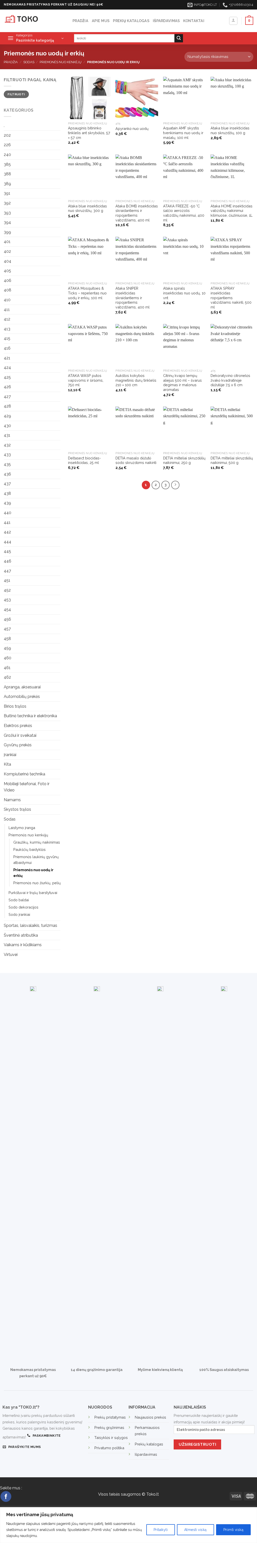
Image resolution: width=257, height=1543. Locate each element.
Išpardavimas (166, 21)
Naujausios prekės (150, 1417)
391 (7, 193)
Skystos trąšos (17, 809)
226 (7, 144)
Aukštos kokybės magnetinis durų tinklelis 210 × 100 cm (135, 380)
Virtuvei (11, 954)
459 (7, 648)
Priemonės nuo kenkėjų (61, 62)
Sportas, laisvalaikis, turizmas (30, 925)
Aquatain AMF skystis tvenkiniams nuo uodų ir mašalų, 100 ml (183, 132)
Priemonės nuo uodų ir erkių (33, 873)
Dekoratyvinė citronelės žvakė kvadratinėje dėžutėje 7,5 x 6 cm (230, 380)
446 (7, 561)
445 (7, 551)
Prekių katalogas (131, 21)
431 (7, 435)
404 (7, 261)
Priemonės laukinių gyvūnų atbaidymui (36, 860)
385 (7, 164)
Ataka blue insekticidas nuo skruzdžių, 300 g (87, 208)
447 (7, 571)
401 (7, 241)
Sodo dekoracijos (23, 907)
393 (7, 212)
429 (7, 416)
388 (7, 174)
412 (7, 319)
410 (7, 299)
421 (7, 358)
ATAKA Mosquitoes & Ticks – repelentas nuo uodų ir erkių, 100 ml (87, 293)
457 (7, 628)
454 (7, 609)
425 (7, 377)
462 (7, 677)
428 (7, 406)
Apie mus (100, 21)
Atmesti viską (195, 1530)
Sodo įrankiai (19, 914)
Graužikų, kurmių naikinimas (36, 842)
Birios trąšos (15, 706)
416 (7, 348)
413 (7, 329)
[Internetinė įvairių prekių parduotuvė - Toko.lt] (34, 20)
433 (7, 454)
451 (7, 580)
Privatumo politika (109, 1448)
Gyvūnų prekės (18, 745)
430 (7, 425)
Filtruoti (16, 94)
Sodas (28, 62)
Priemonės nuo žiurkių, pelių (37, 883)
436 (7, 474)
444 (7, 541)
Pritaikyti (161, 1530)
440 (7, 512)
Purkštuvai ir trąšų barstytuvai (33, 892)
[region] (128, 1525)
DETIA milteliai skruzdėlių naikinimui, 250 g (184, 460)
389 (7, 183)
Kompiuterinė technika (24, 774)
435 (7, 464)
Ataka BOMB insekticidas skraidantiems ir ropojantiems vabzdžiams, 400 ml (136, 213)
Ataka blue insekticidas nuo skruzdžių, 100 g (230, 130)
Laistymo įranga (22, 828)
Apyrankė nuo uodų (132, 128)
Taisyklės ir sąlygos (111, 1437)
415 (7, 338)
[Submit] (178, 38)
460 (7, 658)
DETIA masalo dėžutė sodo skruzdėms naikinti (135, 460)
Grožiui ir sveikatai (20, 735)
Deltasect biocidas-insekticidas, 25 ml (84, 460)
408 (7, 290)
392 (7, 203)
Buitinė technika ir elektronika (30, 715)
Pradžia (80, 21)
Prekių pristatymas (110, 1417)
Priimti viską (233, 1530)
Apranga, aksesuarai (22, 687)
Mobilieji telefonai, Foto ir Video (26, 787)
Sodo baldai (19, 900)
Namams (12, 799)
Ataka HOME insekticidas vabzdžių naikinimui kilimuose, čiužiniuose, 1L (231, 210)
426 (7, 386)
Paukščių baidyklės (29, 849)
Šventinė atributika (21, 935)
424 (7, 367)
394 (7, 222)
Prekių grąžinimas (109, 1427)
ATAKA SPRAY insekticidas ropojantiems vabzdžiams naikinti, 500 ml (231, 297)
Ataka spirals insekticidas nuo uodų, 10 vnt (184, 293)
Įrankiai (10, 754)
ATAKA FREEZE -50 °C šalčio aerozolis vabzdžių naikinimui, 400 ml (183, 213)
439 (7, 503)
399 (7, 232)
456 (7, 619)
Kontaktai (193, 21)
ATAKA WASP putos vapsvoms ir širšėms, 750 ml (85, 380)
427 (7, 396)
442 (7, 532)
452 (7, 590)
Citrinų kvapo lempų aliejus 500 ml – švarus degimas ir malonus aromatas (182, 382)
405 (7, 270)
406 (7, 280)
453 (7, 599)
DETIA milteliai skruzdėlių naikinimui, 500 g (232, 460)
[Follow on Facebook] (6, 1496)
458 (7, 638)
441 (7, 522)
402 (7, 251)
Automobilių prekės (22, 696)
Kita (7, 764)
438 (7, 493)
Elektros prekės (18, 725)
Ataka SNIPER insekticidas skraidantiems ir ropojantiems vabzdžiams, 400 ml (132, 297)
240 (7, 154)
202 (7, 135)
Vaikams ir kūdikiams (23, 944)
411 (7, 309)
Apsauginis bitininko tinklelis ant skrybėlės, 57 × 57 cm (89, 132)
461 (7, 667)
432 (7, 445)
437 (7, 483)
